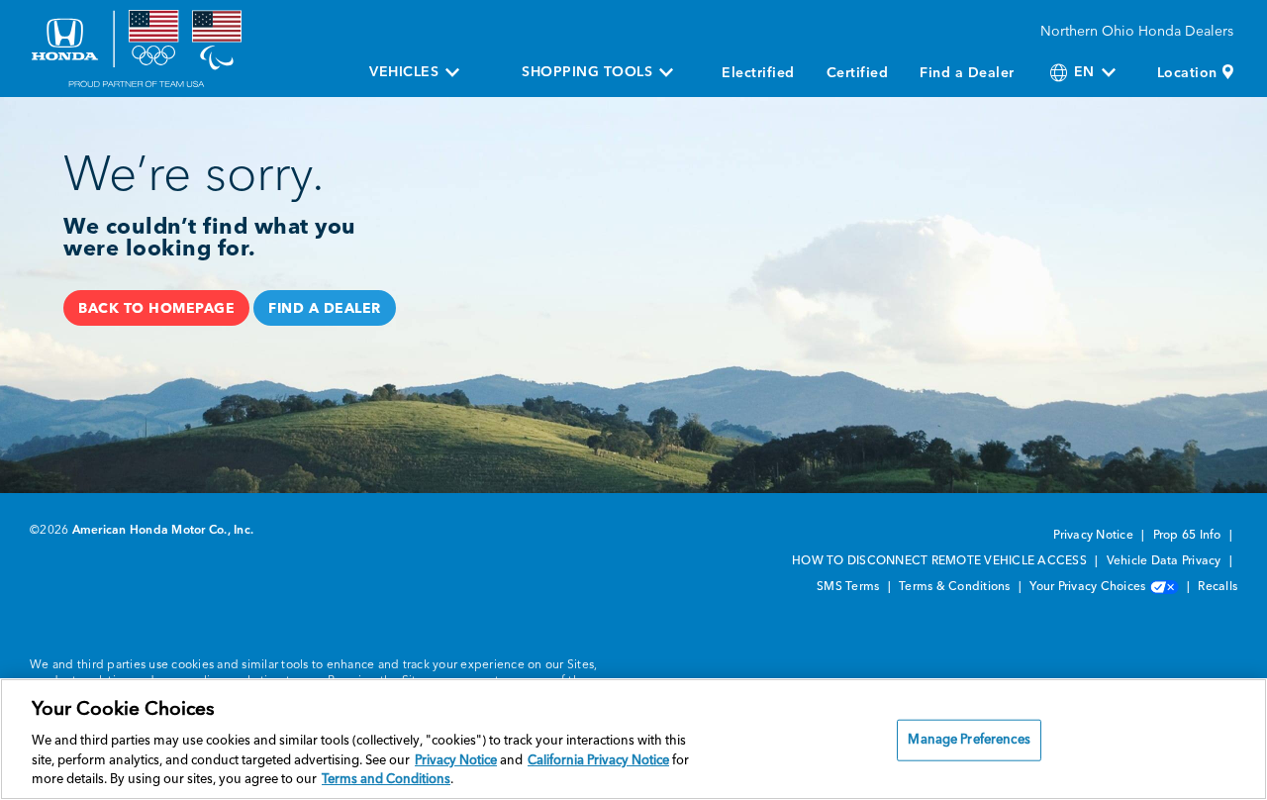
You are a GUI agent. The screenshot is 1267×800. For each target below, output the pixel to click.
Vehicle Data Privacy (1165, 561)
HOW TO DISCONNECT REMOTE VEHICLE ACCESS (941, 561)
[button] (156, 308)
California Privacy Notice (598, 760)
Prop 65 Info (1188, 536)
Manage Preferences (968, 740)
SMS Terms (850, 587)
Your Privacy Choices (1088, 587)
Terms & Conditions (956, 587)
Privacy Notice (1094, 536)
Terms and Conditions (386, 779)
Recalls (1217, 587)
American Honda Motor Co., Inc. (163, 531)
